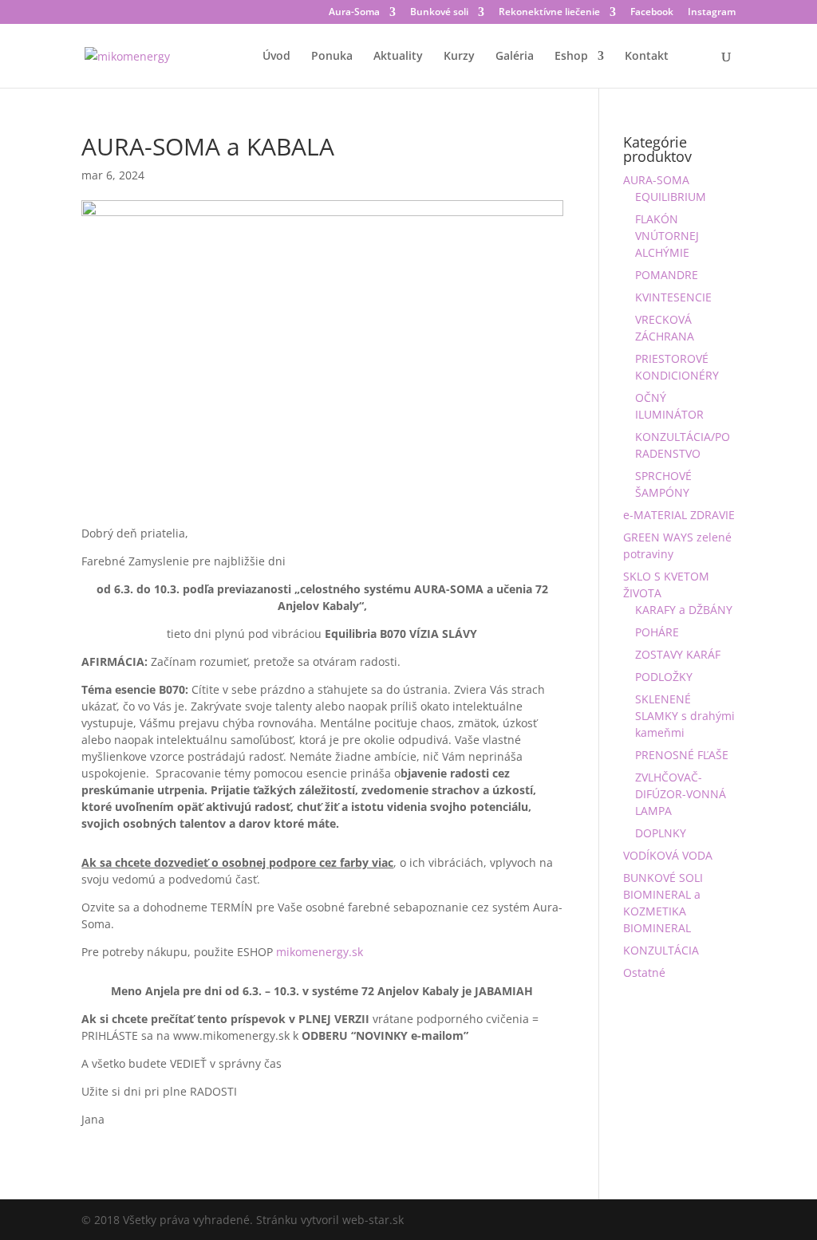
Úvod (276, 56)
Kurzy (459, 56)
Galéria (514, 56)
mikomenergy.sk (319, 951)
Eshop (571, 56)
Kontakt (647, 56)
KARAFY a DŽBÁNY (683, 609)
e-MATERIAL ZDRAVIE (679, 514)
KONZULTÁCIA (661, 950)
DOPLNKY (660, 832)
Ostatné (644, 972)
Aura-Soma (354, 12)
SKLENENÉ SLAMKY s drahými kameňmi (685, 715)
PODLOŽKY (664, 676)
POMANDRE (666, 274)
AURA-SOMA (656, 179)
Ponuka (332, 56)
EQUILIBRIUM (670, 196)
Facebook (651, 12)
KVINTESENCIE (673, 297)
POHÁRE (657, 632)
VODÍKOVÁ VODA (667, 855)
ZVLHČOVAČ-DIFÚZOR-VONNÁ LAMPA (680, 794)
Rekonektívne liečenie (549, 12)
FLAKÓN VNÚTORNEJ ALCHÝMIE (667, 235)
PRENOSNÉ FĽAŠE (681, 754)
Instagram (712, 12)
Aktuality (398, 56)
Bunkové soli (439, 12)
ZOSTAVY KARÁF (677, 654)
